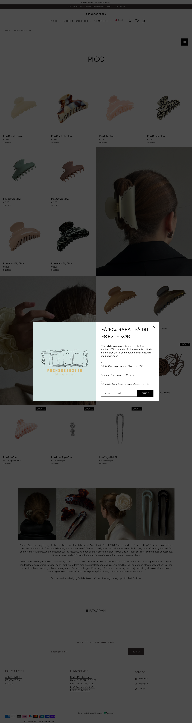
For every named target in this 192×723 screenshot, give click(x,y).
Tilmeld (145, 393)
